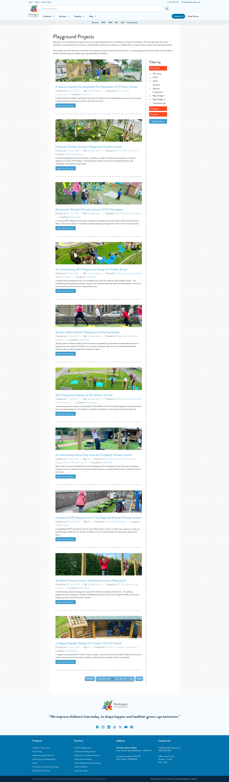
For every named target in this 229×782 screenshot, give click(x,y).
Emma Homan (94, 273)
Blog (91, 16)
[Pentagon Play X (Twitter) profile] (120, 727)
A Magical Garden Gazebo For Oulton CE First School (88, 643)
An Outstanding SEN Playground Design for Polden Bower (91, 269)
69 (131, 678)
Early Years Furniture (41, 770)
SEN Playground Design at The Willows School (83, 395)
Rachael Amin (94, 90)
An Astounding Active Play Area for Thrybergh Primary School (93, 455)
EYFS (103, 22)
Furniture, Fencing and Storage (45, 766)
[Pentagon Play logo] (34, 12)
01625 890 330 (174, 2)
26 (104, 678)
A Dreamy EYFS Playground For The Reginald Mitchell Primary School (98, 518)
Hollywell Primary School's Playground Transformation (88, 147)
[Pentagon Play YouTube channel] (126, 727)
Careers (37, 2)
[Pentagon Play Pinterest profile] (131, 727)
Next (139, 678)
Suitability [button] (155, 68)
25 (100, 678)
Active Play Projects (124, 459)
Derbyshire (84, 339)
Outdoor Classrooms (125, 647)
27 (108, 678)
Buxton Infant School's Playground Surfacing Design (87, 332)
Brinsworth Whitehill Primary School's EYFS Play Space (89, 209)
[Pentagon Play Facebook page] (97, 727)
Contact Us (178, 16)
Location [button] (154, 114)
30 (121, 678)
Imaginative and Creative (43, 755)
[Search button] (167, 8)
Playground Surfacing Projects (71, 462)
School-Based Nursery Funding (87, 762)
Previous (90, 678)
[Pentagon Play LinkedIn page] (108, 727)
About (31, 2)
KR (88, 459)
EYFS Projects (129, 150)
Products (47, 16)
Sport (34, 762)
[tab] (158, 68)
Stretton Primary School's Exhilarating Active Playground (90, 580)
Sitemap (194, 779)
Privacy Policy (169, 779)
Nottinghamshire (74, 154)
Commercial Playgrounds (85, 751)
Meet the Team (46, 2)
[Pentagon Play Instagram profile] (103, 727)
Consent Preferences (182, 779)
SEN (110, 22)
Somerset (90, 277)
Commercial (132, 22)
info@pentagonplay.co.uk (191, 2)
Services (62, 16)
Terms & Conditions (157, 779)
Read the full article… (65, 105)
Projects (77, 16)
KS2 (122, 22)
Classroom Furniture (83, 759)
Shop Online (193, 16)
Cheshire (86, 94)
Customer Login (81, 770)
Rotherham (75, 217)
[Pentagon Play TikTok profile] (114, 727)
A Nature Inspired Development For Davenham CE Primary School (96, 87)
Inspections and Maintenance (86, 755)
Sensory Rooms (81, 766)
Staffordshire (62, 525)
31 (125, 678)
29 (117, 678)
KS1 (116, 22)
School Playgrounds (82, 747)
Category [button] (154, 108)
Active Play (37, 751)
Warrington (84, 588)
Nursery (95, 22)
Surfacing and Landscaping (43, 759)
